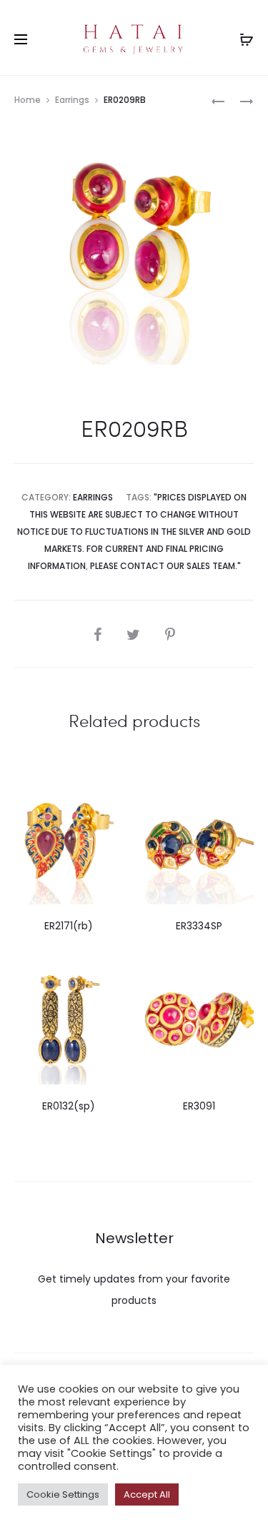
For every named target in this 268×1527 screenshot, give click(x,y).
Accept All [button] (147, 1494)
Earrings (72, 100)
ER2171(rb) (68, 926)
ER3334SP (199, 926)
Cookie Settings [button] (62, 1494)
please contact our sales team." (165, 566)
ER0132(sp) (68, 1106)
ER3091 (199, 1106)
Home (27, 100)
